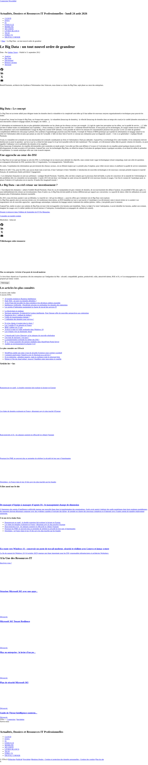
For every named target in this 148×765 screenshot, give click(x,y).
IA (6, 23)
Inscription (20, 719)
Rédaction (11, 759)
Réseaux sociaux (11, 63)
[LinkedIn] (74, 73)
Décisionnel (9, 60)
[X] (74, 77)
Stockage (8, 65)
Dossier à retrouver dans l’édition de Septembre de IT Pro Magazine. (25, 212)
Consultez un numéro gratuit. (10, 216)
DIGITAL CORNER (12, 37)
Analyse (8, 56)
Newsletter (27, 759)
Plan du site (99, 759)
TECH (7, 33)
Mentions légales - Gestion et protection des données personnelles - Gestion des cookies (63, 759)
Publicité (19, 759)
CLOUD (8, 18)
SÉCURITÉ (9, 29)
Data (3, 41)
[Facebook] (74, 69)
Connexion (11, 719)
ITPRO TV (9, 35)
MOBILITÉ (9, 27)
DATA (7, 20)
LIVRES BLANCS (12, 31)
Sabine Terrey (13, 52)
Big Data (8, 58)
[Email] (74, 80)
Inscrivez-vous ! (6, 563)
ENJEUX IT (9, 25)
